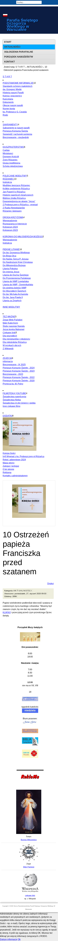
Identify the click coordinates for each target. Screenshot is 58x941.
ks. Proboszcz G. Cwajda (15, 112)
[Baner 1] (28, 833)
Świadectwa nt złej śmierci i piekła (19, 403)
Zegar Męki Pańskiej (12, 320)
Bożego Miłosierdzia (29, 840)
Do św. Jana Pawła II (13, 297)
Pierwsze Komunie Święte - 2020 (19, 380)
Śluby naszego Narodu (14, 326)
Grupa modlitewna (11, 163)
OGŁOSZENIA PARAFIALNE (18, 52)
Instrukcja (7, 182)
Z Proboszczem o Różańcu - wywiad (20, 204)
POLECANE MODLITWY (15, 176)
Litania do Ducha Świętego (16, 275)
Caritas (6, 150)
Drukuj (50, 583)
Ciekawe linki (9, 332)
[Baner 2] (28, 861)
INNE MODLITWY (11, 307)
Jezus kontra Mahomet (13, 329)
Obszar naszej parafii (13, 105)
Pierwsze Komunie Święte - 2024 (19, 368)
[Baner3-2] (30, 892)
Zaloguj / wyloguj (11, 466)
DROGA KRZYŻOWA (13, 217)
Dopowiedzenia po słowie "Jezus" (19, 201)
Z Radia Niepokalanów (14, 208)
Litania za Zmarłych (12, 300)
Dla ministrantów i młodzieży (16, 339)
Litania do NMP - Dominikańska (18, 284)
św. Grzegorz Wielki (12, 89)
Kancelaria (8, 99)
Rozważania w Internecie (15, 224)
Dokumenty (8, 102)
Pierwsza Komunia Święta (15, 131)
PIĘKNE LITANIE (11, 249)
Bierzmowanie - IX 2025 (14, 364)
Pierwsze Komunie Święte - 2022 (19, 377)
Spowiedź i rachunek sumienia (17, 134)
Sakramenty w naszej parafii (16, 128)
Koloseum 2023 (10, 230)
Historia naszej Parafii (13, 92)
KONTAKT (9, 62)
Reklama (7, 472)
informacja (8, 361)
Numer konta (9, 108)
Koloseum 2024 (10, 227)
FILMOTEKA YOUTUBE (14, 393)
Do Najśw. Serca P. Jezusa (15, 259)
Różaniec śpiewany (12, 211)
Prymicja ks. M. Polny (13, 384)
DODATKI (7, 416)
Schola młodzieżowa (13, 166)
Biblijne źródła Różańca (14, 198)
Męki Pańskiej (28, 867)
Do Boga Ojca (9, 256)
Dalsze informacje (8, 939)
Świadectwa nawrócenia (14, 396)
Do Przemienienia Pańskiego (17, 278)
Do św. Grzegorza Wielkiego (16, 252)
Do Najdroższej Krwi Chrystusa (18, 262)
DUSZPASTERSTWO (13, 147)
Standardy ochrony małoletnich (17, 86)
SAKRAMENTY (10, 124)
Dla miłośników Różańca (15, 342)
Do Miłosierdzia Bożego (14, 265)
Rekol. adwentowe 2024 (14, 460)
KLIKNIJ (7, 612)
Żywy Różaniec (10, 160)
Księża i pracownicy (12, 96)
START (7, 42)
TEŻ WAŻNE (9, 316)
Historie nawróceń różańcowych (18, 195)
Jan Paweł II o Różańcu (14, 192)
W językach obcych (12, 345)
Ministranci (8, 153)
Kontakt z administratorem (15, 475)
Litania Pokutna (10, 268)
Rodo (5, 115)
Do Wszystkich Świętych (14, 291)
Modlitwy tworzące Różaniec (16, 185)
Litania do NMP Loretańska (16, 281)
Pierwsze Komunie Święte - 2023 (19, 371)
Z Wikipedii (8, 348)
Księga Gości (9, 453)
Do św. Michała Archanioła (15, 294)
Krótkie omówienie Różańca (16, 188)
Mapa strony (8, 463)
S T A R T (20, 67)
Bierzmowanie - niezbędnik (16, 137)
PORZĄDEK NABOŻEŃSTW (18, 57)
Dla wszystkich (10, 336)
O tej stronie (8, 469)
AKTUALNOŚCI (12, 47)
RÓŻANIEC (8, 179)
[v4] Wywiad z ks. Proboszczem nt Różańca (23, 456)
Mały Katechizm (10, 323)
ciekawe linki (30, 895)
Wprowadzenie (10, 220)
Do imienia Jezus (11, 272)
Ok (19, 939)
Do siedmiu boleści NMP (14, 288)
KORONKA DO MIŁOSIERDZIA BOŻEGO (23, 236)
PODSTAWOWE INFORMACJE (18, 83)
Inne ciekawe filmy (11, 406)
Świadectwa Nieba (12, 400)
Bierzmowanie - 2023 (13, 374)
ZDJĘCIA (7, 358)
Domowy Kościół (11, 156)
